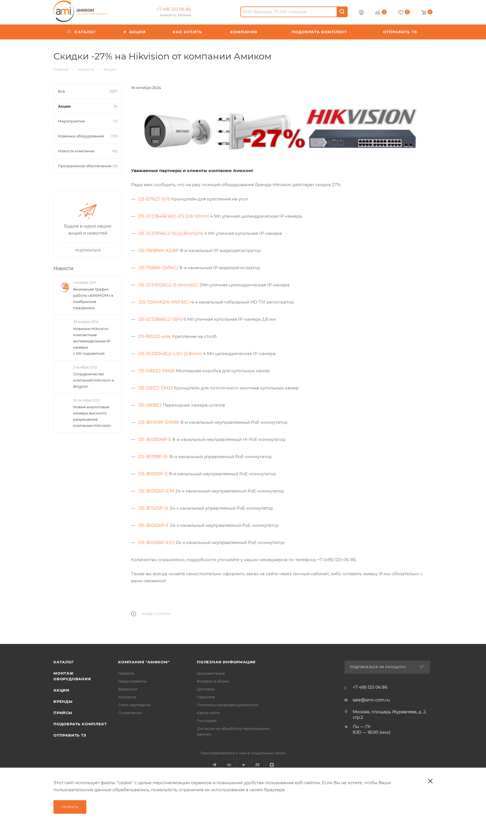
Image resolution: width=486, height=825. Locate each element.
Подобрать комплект (80, 724)
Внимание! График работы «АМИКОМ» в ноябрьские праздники (93, 298)
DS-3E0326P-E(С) (156, 542)
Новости (63, 268)
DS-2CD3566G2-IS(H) (160, 319)
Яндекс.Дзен (272, 765)
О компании (130, 712)
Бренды (63, 701)
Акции (61, 690)
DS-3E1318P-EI (153, 456)
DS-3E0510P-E (153, 473)
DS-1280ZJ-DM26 (156, 370)
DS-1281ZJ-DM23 (155, 388)
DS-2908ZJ (150, 405)
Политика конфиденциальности (227, 705)
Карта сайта (208, 712)
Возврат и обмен (213, 681)
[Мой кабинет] (361, 13)
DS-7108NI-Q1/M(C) (158, 267)
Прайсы (62, 712)
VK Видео (243, 765)
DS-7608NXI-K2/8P (158, 250)
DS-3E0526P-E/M (156, 491)
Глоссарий (207, 720)
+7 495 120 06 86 (173, 9)
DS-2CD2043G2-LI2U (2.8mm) (170, 353)
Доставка (206, 689)
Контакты (127, 697)
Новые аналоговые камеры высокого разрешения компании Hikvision (92, 416)
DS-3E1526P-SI (153, 508)
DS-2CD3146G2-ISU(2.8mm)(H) (170, 233)
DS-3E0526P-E (153, 525)
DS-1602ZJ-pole (154, 336)
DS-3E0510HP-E (154, 439)
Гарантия (206, 697)
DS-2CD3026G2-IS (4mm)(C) (168, 284)
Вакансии (127, 689)
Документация (211, 673)
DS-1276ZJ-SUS (154, 199)
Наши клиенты (132, 681)
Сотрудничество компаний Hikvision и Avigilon (93, 380)
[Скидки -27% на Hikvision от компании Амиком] (282, 129)
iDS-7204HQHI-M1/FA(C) (164, 302)
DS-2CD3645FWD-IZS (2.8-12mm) (173, 216)
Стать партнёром (134, 705)
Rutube (257, 765)
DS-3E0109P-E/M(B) (158, 422)
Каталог (63, 662)
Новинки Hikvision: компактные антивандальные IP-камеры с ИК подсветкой (92, 340)
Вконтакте (229, 765)
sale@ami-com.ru (371, 700)
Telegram (214, 765)
